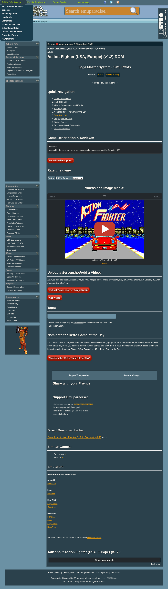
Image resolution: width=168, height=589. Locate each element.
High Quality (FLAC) (15, 243)
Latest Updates (13, 54)
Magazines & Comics (15, 280)
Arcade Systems (9, 13)
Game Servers (13, 210)
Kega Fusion (52, 504)
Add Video (55, 297)
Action (100, 75)
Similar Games (60, 122)
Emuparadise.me (81, 582)
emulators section (94, 538)
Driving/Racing (112, 75)
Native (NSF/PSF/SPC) (16, 246)
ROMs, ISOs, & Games (16, 61)
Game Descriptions (62, 98)
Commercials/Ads (14, 267)
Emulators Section (14, 64)
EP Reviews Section (15, 216)
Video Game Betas (10, 28)
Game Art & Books (14, 277)
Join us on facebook (15, 199)
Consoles (6, 10)
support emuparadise (83, 404)
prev (52, 196)
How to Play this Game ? (104, 82)
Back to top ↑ (156, 564)
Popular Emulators (36, 2)
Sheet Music (12, 250)
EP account (78, 322)
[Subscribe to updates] (118, 2)
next (157, 196)
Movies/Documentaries (16, 257)
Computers (7, 21)
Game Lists (11, 74)
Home (50, 572)
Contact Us (11, 317)
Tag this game (60, 108)
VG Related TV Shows (16, 260)
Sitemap (58, 572)
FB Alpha (50, 517)
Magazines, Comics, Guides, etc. (20, 71)
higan (49, 520)
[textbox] (102, 11)
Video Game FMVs (14, 263)
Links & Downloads (14, 196)
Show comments (104, 560)
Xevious (58, 457)
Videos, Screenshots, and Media (68, 105)
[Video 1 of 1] (104, 229)
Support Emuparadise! (15, 287)
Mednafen (51, 493)
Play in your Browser (63, 119)
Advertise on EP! (13, 300)
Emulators (89, 572)
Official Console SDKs (12, 32)
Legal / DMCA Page (108, 578)
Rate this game (60, 102)
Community (83, 2)
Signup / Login (12, 47)
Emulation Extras (10, 35)
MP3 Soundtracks (14, 240)
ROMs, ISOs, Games (11, 2)
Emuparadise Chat (14, 193)
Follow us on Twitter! (15, 203)
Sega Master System (63, 49)
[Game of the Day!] (162, 23)
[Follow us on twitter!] (111, 2)
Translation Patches (11, 24)
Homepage (11, 51)
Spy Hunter (60, 454)
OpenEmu (51, 507)
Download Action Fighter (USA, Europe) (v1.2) (74, 437)
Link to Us (11, 310)
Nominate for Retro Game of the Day (70, 112)
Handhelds (7, 17)
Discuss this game (62, 129)
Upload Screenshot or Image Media (68, 290)
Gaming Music (102, 572)
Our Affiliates (12, 307)
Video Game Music (14, 67)
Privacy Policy (12, 304)
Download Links (61, 115)
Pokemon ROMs (13, 233)
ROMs (50, 49)
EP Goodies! (12, 320)
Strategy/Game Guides (16, 274)
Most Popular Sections (12, 6)
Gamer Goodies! (60, 2)
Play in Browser (9, 39)
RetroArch (51, 483)
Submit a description (60, 160)
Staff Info (10, 314)
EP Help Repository (14, 290)
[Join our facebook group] (105, 2)
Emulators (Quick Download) (67, 125)
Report (104, 263)
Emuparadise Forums (15, 189)
